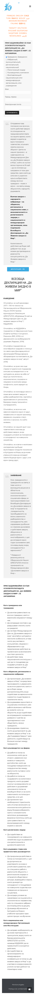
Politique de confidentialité (18, 989)
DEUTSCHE (22, 28)
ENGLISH (19, 16)
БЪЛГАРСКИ (22, 31)
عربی (28, 18)
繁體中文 (22, 23)
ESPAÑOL (23, 33)
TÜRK (8, 18)
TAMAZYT (13, 28)
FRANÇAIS (11, 16)
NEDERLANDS (15, 36)
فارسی (24, 36)
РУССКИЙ (12, 31)
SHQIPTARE (13, 33)
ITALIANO (14, 23)
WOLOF (22, 18)
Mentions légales (18, 985)
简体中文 (15, 18)
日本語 (26, 16)
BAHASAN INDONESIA (18, 21)
